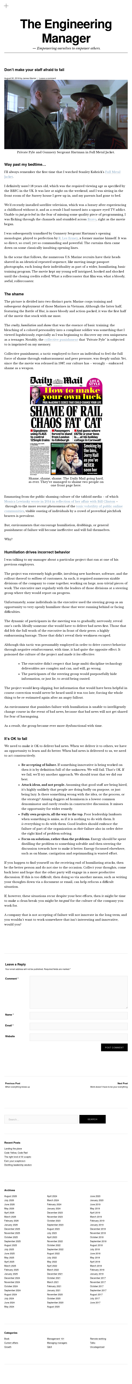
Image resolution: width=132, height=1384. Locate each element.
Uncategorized (97, 1346)
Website (10, 1036)
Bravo (91, 219)
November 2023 (55, 1216)
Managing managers (57, 1342)
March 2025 (10, 1265)
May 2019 (95, 1208)
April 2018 (95, 1261)
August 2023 (53, 1228)
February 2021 (54, 1286)
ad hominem (75, 799)
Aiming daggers (53, 799)
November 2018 (98, 1233)
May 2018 (95, 1257)
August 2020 (53, 1306)
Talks (92, 1342)
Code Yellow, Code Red (16, 1152)
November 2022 (55, 1241)
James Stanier (29, 78)
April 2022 (52, 1265)
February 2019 (97, 1220)
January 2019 (96, 1224)
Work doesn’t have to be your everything (109, 1085)
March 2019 (96, 1216)
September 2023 (55, 1224)
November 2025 (12, 1233)
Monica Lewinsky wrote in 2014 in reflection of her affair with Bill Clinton (59, 501)
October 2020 (53, 1298)
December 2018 (98, 1228)
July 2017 (95, 1298)
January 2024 (53, 1208)
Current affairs (11, 1342)
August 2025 (10, 1245)
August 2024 (10, 1294)
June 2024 (9, 1302)
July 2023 (52, 1233)
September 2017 (98, 1290)
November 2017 (98, 1282)
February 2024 (54, 1204)
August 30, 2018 (12, 78)
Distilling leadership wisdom (18, 1164)
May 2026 (9, 1208)
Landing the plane (13, 1148)
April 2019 (95, 1212)
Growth (7, 1346)
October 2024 (11, 1286)
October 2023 (53, 1220)
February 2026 (11, 1220)
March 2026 (10, 1216)
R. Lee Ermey (68, 238)
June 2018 (95, 1253)
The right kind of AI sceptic (17, 1156)
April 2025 (9, 1261)
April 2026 (9, 1212)
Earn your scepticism (14, 1160)
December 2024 (12, 1277)
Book (6, 1338)
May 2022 (52, 1261)
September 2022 (55, 1249)
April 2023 (52, 1237)
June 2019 (95, 1204)
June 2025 (9, 1253)
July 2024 (9, 1298)
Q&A (49, 1346)
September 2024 (12, 1290)
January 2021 (53, 1290)
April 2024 (52, 1196)
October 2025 (11, 1237)
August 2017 (96, 1294)
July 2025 (9, 1249)
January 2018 (96, 1273)
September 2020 (55, 1302)
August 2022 (53, 1253)
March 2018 (96, 1265)
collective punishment (61, 339)
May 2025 (9, 1257)
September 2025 (12, 1241)
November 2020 (55, 1294)
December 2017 (98, 1277)
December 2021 (55, 1273)
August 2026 (10, 1196)
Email (9, 1025)
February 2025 (11, 1269)
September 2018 (98, 1241)
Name (9, 1014)
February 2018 (97, 1269)
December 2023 (55, 1212)
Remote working (98, 1338)
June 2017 (95, 1302)
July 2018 (95, 1249)
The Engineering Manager (66, 30)
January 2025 (11, 1273)
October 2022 (53, 1245)
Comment (12, 978)
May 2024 (9, 1306)
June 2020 (95, 1196)
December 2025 (12, 1228)
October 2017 (96, 1286)
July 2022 (52, 1257)
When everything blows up (17, 1085)
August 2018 (96, 1245)
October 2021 (53, 1277)
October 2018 (96, 1237)
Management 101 (55, 1338)
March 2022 (53, 1269)
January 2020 (96, 1200)
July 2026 (9, 1200)
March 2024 (53, 1200)
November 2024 (12, 1282)
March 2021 (53, 1282)
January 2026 (11, 1224)
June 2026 (9, 1204)
